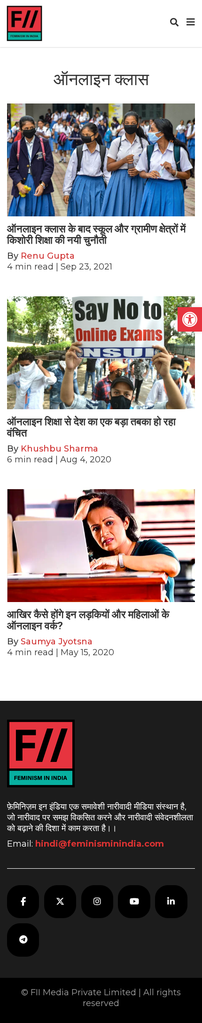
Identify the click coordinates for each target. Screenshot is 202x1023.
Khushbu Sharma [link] (59, 449)
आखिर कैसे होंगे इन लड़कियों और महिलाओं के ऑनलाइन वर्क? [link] (88, 620)
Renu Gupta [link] (48, 256)
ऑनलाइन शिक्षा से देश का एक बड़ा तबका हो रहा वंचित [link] (91, 427)
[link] (190, 319)
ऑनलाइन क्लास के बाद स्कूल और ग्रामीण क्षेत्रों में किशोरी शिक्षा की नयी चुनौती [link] (96, 234)
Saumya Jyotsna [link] (57, 641)
